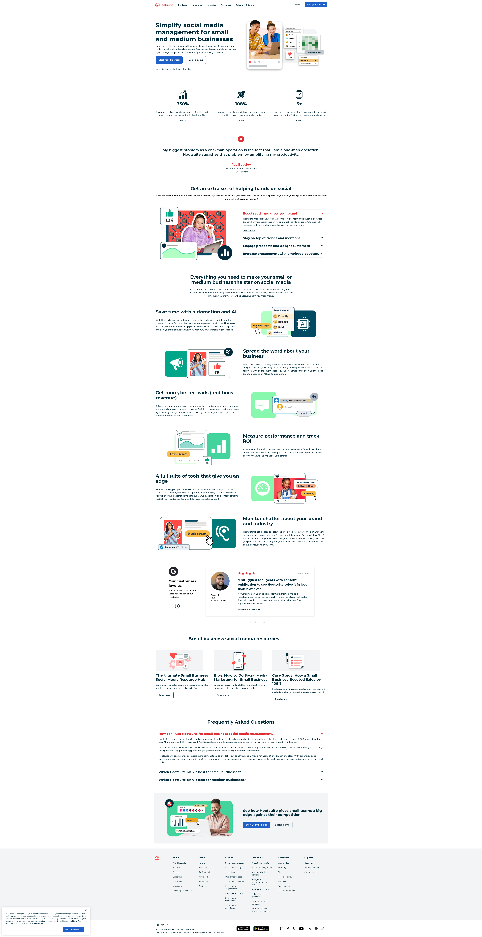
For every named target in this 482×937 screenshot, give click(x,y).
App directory (284, 886)
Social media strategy (234, 863)
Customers (177, 881)
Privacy (187, 932)
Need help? (309, 863)
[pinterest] (316, 928)
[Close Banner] (86, 910)
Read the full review (247, 609)
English (163, 925)
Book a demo (196, 60)
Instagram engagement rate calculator (259, 882)
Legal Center (162, 932)
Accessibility (219, 932)
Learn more (249, 230)
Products (182, 5)
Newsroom (177, 886)
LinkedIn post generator (258, 895)
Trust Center (176, 932)
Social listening (231, 872)
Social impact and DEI (182, 891)
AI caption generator (261, 863)
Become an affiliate (286, 891)
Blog (280, 872)
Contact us (309, 872)
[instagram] (281, 928)
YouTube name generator (258, 902)
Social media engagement (231, 887)
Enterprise (250, 5)
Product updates (311, 867)
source (182, 120)
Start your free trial (316, 4)
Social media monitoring (230, 899)
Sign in (298, 4)
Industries (211, 5)
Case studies (283, 863)
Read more (165, 695)
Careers (176, 872)
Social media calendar (234, 881)
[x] (293, 928)
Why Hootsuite (179, 863)
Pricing (239, 5)
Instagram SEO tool (260, 889)
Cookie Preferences (73, 930)
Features (203, 886)
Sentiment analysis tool (262, 867)
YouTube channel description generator (261, 910)
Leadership (177, 877)
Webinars (282, 881)
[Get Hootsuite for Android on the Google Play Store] (261, 928)
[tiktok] (322, 928)
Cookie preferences (202, 932)
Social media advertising (230, 906)
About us (176, 867)
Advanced (203, 877)
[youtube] (301, 928)
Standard (203, 867)
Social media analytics (234, 867)
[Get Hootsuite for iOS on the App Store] (243, 928)
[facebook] (287, 928)
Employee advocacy (234, 893)
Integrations (197, 5)
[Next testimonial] (177, 606)
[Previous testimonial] (171, 606)
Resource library (285, 877)
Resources (226, 5)
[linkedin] (309, 928)
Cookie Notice (36, 923)
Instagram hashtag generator (260, 873)
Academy (282, 867)
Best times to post (233, 877)
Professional (204, 872)
